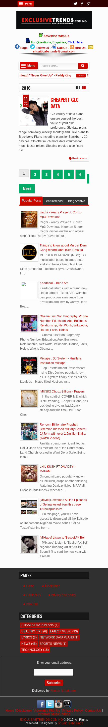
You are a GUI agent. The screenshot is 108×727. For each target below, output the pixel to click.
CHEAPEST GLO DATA (64, 102)
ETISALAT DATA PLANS (37, 625)
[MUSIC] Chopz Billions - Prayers (62, 391)
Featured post (53, 201)
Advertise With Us (47, 710)
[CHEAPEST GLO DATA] (34, 112)
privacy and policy (63, 595)
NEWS (25, 644)
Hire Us (80, 48)
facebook (82, 3)
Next (27, 188)
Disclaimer (52, 586)
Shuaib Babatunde (63, 690)
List (83, 87)
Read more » (79, 158)
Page (24, 48)
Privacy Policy (72, 710)
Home (30, 586)
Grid (77, 87)
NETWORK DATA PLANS (57, 637)
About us (32, 604)
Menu (28, 3)
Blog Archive (76, 201)
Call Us (62, 48)
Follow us (42, 48)
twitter (75, 3)
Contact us (33, 595)
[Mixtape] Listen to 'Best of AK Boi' (62, 537)
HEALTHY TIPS (31, 631)
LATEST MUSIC (61, 631)
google (88, 3)
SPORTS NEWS (51, 644)
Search (83, 66)
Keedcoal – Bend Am (54, 283)
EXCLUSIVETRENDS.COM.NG (41, 719)
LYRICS (26, 637)
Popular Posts (31, 200)
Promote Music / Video (54, 714)
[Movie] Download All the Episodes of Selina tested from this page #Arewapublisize (63, 504)
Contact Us (93, 710)
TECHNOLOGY (31, 650)
